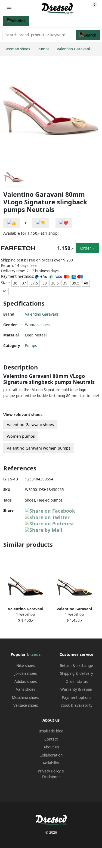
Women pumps (21, 436)
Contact (51, 739)
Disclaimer (51, 776)
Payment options (76, 697)
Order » (87, 248)
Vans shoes (25, 689)
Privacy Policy (49, 771)
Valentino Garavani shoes (30, 424)
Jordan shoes (25, 673)
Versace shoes (25, 705)
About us (51, 747)
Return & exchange (76, 665)
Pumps (31, 345)
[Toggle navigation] (9, 8)
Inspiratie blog (51, 731)
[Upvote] (12, 223)
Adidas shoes (25, 681)
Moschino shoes (25, 697)
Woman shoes (37, 324)
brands (34, 654)
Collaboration (51, 755)
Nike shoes (25, 665)
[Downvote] (40, 223)
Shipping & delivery (76, 673)
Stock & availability (76, 705)
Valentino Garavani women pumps (38, 448)
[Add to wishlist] (63, 223)
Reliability (51, 763)
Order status (77, 681)
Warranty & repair (76, 689)
